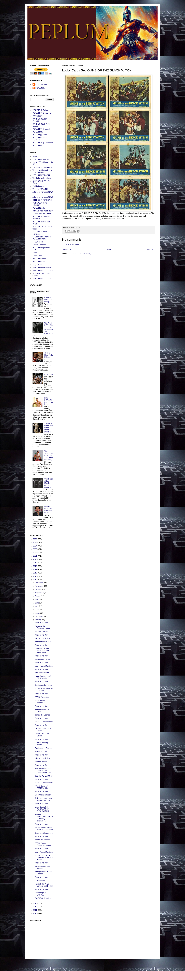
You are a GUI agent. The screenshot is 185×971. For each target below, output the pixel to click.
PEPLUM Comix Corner (42, 278)
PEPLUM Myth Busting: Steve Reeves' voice (44, 829)
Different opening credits (41, 744)
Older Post (150, 249)
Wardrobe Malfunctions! (42, 178)
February (38, 616)
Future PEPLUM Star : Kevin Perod (48, 401)
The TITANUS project (43, 898)
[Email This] (66, 231)
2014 (35, 580)
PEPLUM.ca (37, 146)
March (37, 613)
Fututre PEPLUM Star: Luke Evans (48, 510)
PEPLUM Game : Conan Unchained (43, 844)
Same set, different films (44, 833)
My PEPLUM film (41, 631)
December (39, 583)
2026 (35, 539)
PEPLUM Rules (39, 262)
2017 (35, 570)
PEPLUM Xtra (38, 132)
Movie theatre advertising (40, 702)
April (37, 610)
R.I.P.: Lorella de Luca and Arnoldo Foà (43, 799)
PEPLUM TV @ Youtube (42, 129)
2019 (35, 563)
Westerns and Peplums (44, 748)
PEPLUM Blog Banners (42, 267)
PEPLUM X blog (41, 751)
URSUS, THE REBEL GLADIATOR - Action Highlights (44, 857)
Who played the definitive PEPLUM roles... (42, 171)
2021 (35, 556)
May (37, 606)
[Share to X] (71, 231)
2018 (35, 566)
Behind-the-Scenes (42, 659)
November (39, 586)
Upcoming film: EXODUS (40, 894)
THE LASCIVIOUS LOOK (42, 167)
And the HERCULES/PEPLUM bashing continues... (44, 818)
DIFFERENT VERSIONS (42, 200)
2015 (35, 576)
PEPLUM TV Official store (42, 113)
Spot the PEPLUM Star (43, 776)
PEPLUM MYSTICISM (41, 175)
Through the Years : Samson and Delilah (44, 885)
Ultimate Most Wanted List (43, 211)
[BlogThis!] (68, 231)
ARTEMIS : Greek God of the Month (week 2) (48, 428)
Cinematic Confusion (43, 795)
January (38, 620)
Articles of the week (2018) (43, 197)
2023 (35, 549)
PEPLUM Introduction (41, 159)
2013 (35, 903)
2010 (35, 914)
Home (109, 249)
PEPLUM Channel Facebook (40, 139)
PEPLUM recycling (42, 697)
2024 (35, 546)
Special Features (39, 245)
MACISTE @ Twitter (40, 110)
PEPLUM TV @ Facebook (43, 143)
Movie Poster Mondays (44, 666)
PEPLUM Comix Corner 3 (43, 270)
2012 (35, 907)
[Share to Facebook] (74, 231)
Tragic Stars (37, 265)
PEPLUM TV (40, 88)
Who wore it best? (42, 673)
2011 (35, 910)
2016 (35, 573)
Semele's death (41, 762)
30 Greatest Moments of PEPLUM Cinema (42, 238)
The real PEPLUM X (40, 189)
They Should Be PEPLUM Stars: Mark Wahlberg (48, 455)
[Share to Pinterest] (78, 231)
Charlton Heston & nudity (48, 300)
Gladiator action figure (43, 685)
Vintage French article (43, 642)
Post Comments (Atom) (82, 254)
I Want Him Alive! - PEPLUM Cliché (42, 787)
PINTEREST (37, 116)
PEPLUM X (48, 374)
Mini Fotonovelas (39, 186)
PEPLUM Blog (41, 84)
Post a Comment (72, 244)
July (37, 599)
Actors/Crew (37, 256)
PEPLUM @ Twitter (40, 135)
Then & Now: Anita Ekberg (48, 355)
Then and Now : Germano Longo (42, 627)
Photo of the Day (41, 623)
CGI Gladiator (40, 881)
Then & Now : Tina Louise (42, 735)
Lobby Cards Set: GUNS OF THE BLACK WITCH (42, 809)
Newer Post (67, 249)
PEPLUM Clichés (39, 259)
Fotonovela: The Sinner (42, 214)
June (37, 603)
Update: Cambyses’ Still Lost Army (44, 689)
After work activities (42, 638)
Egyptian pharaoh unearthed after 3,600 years (42, 650)
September (39, 593)
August (38, 596)
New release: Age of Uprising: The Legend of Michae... (43, 770)
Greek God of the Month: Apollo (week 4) (48, 483)
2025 (35, 543)
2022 (35, 553)
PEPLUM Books (39, 208)
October (38, 589)
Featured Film (38, 242)
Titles (35, 253)
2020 (35, 559)
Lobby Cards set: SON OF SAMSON (43, 677)
